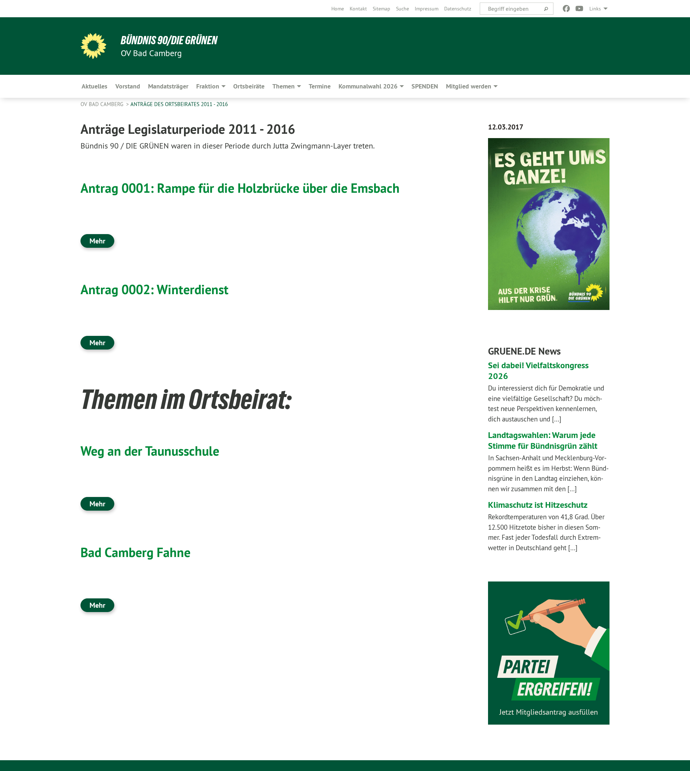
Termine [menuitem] (320, 86)
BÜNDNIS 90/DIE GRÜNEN (169, 40)
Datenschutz (457, 8)
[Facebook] (566, 8)
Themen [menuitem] (283, 86)
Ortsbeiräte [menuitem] (248, 86)
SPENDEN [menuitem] (424, 86)
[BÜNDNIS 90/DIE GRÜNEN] (93, 46)
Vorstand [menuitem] (127, 86)
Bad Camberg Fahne (135, 552)
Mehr (97, 241)
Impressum (426, 8)
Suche (402, 8)
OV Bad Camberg (102, 104)
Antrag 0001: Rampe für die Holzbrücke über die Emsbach (240, 188)
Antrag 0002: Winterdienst (154, 289)
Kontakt (358, 8)
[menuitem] (337, 8)
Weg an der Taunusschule (149, 451)
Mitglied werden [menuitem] (468, 86)
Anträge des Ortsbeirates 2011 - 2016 (179, 104)
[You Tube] (579, 8)
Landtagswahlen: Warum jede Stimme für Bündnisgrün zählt (542, 440)
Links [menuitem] (595, 8)
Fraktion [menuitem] (207, 86)
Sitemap (381, 8)
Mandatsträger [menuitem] (168, 86)
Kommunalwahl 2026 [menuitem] (368, 86)
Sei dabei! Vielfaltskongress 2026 (538, 371)
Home (337, 8)
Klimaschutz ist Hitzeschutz (538, 504)
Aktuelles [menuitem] (94, 86)
